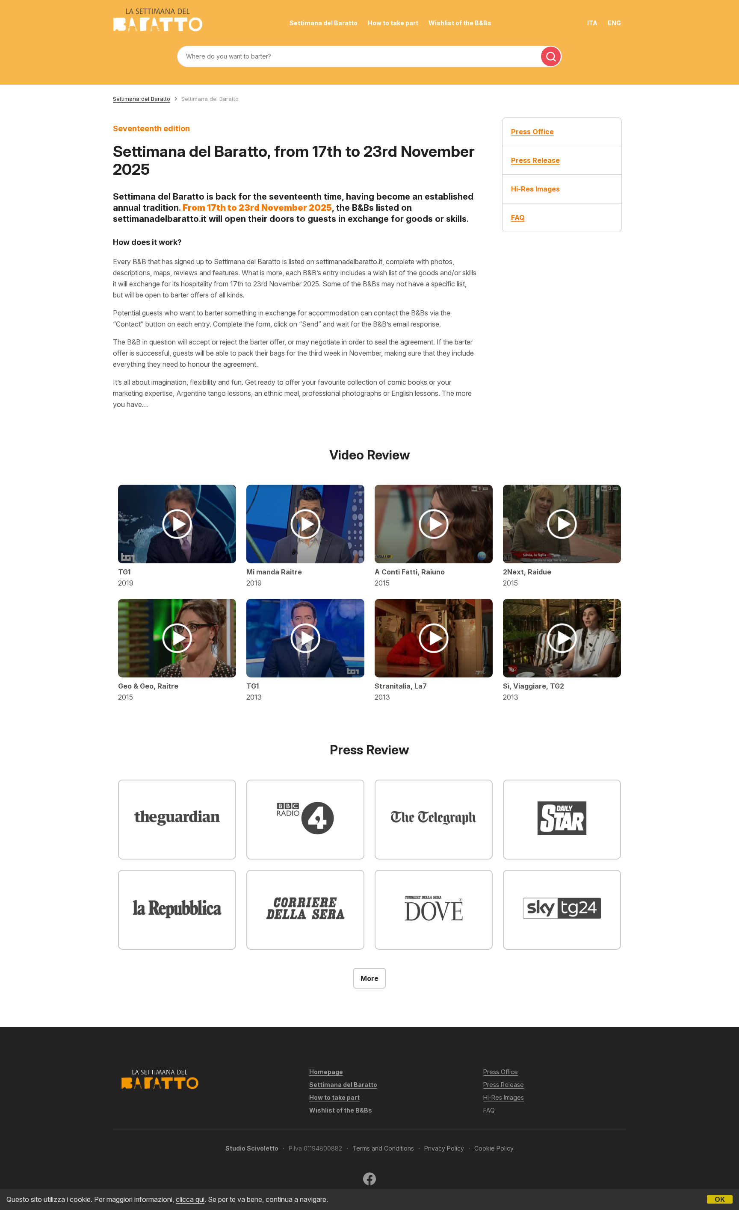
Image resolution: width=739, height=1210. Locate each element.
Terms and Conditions (383, 1148)
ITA (592, 22)
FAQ (489, 1110)
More (369, 978)
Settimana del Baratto (324, 22)
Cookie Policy (494, 1148)
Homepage (326, 1071)
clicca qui (190, 1199)
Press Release (503, 1084)
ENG (614, 22)
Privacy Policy (444, 1148)
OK (720, 1199)
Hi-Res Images (503, 1097)
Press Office (500, 1071)
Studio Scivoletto (251, 1148)
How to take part (393, 22)
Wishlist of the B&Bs (460, 22)
